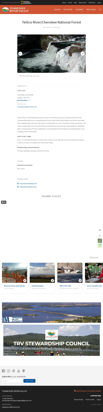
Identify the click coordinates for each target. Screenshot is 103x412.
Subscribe (29, 381)
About (64, 3)
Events (70, 3)
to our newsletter (14, 376)
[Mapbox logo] (94, 257)
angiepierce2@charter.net (11, 407)
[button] (20, 54)
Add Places (92, 3)
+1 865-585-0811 (7, 398)
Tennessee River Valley (14, 391)
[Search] (100, 10)
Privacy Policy (78, 399)
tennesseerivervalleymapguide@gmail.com (16, 400)
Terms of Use (89, 399)
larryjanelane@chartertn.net (27, 107)
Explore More (83, 3)
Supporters (95, 395)
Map (75, 3)
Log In (99, 3)
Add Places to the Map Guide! (88, 391)
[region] (51, 230)
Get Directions (22, 100)
